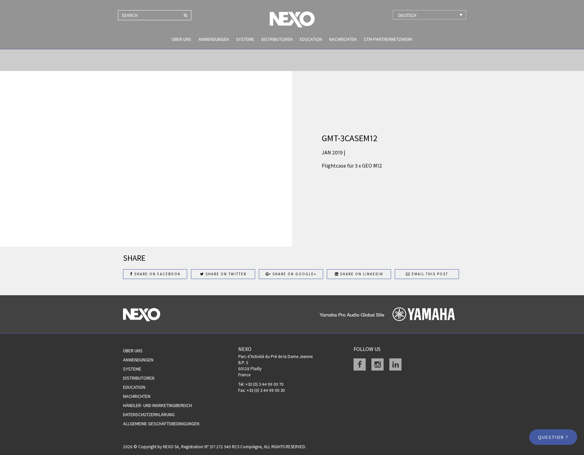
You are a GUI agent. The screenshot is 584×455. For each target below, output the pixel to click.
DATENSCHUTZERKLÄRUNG (149, 414)
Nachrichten (343, 39)
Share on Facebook (156, 274)
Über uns (181, 39)
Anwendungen (213, 39)
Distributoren (277, 39)
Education (311, 39)
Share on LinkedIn (361, 274)
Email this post (429, 274)
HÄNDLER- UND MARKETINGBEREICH (157, 405)
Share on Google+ (293, 274)
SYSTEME (245, 39)
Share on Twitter (225, 274)
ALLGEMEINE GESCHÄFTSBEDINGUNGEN (161, 424)
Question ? (553, 437)
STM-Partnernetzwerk (388, 39)
